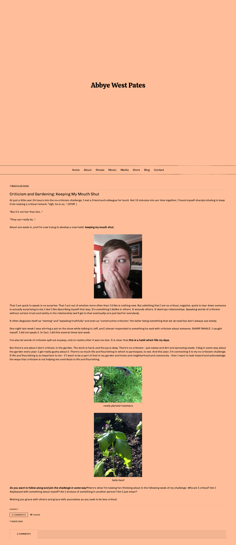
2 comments (19, 515)
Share (36, 515)
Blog (147, 169)
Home (76, 169)
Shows (100, 169)
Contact (159, 169)
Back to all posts (20, 185)
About (88, 169)
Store (136, 169)
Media (125, 169)
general (14, 521)
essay (20, 521)
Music (112, 169)
